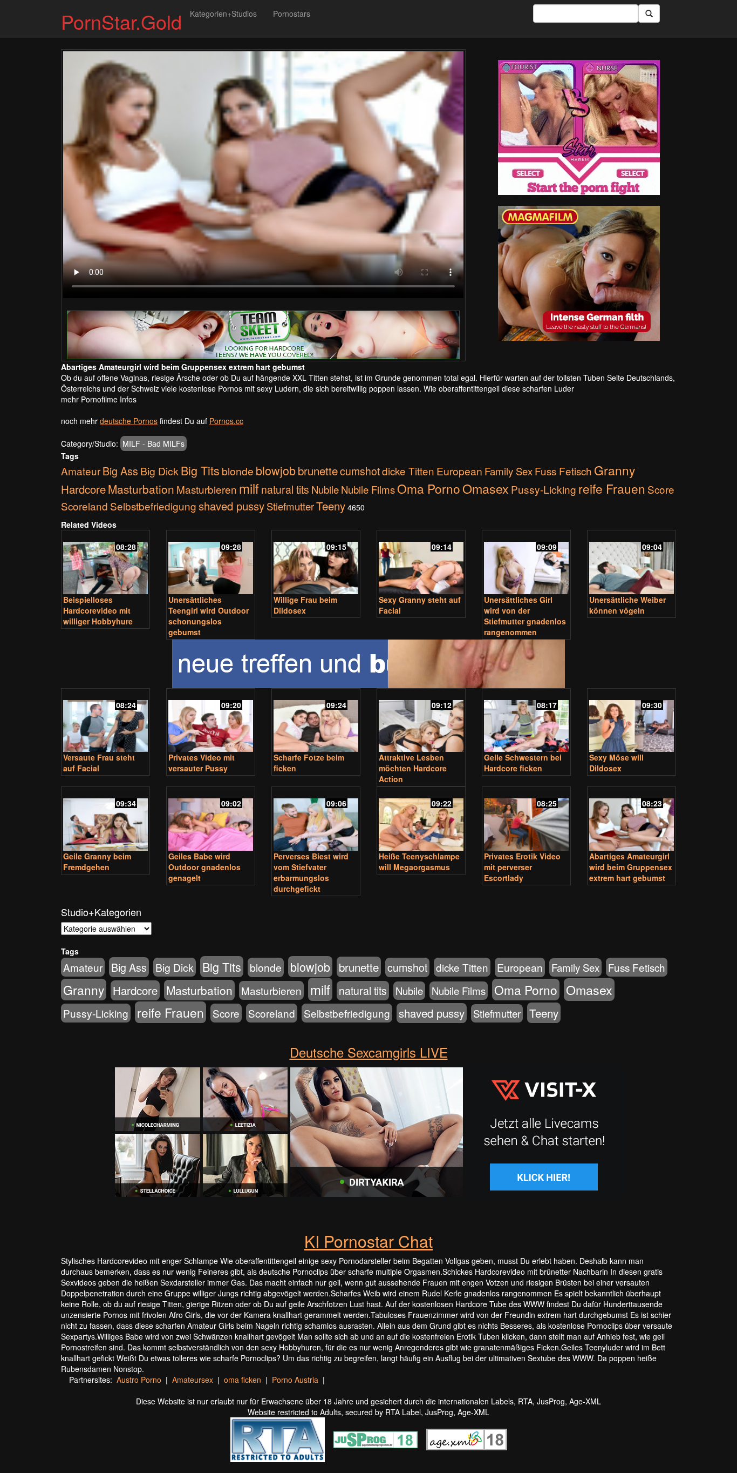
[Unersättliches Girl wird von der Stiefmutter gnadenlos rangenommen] (526, 563)
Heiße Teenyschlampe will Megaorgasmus (419, 861)
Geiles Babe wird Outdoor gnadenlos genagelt (204, 867)
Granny (614, 470)
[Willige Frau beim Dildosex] (316, 563)
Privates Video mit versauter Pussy (201, 763)
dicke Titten (408, 470)
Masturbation (141, 489)
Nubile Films (368, 489)
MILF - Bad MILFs (153, 443)
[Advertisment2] (579, 273)
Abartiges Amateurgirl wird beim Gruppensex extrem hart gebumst (630, 867)
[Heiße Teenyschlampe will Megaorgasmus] (421, 820)
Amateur (80, 470)
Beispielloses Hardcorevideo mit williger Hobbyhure (98, 610)
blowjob (276, 470)
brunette (318, 470)
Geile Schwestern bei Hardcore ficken (523, 763)
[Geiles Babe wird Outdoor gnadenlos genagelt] (210, 820)
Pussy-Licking (543, 489)
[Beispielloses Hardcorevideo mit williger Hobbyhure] (105, 563)
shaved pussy (231, 506)
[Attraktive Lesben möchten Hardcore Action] (421, 721)
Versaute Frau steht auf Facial (99, 763)
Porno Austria (295, 1379)
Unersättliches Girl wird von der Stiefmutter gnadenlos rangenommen (525, 615)
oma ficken (242, 1379)
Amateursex (192, 1379)
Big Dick (159, 470)
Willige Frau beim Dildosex (305, 605)
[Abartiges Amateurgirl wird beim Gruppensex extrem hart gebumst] (631, 820)
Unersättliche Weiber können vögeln (627, 605)
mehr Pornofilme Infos (99, 399)
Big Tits (200, 470)
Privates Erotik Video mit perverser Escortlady (522, 867)
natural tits (285, 489)
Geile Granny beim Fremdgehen (97, 861)
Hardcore (83, 489)
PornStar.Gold (121, 21)
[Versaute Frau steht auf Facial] (105, 721)
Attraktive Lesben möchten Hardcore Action (413, 768)
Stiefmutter (290, 506)
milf (249, 488)
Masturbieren (206, 489)
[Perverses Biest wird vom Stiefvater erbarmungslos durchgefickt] (316, 820)
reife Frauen (611, 488)
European (459, 471)
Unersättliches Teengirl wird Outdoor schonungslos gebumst (208, 615)
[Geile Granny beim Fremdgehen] (105, 820)
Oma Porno (428, 488)
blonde (238, 471)
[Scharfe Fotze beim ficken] (316, 721)
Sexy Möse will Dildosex (616, 763)
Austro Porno (139, 1379)
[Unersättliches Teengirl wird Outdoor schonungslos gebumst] (210, 563)
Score (660, 489)
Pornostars (291, 13)
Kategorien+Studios (223, 13)
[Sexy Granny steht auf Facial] (421, 563)
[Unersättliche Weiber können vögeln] (631, 563)
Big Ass (120, 471)
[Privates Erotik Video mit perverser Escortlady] (526, 820)
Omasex (485, 488)
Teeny (330, 505)
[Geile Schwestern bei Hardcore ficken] (526, 721)
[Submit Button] (649, 13)
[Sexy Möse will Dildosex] (631, 721)
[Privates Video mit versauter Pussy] (210, 721)
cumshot (360, 471)
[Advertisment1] (579, 127)
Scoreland (84, 506)
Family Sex (508, 471)
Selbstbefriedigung (153, 506)
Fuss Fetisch (563, 470)
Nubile (325, 489)
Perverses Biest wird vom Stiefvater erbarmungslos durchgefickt (311, 872)
